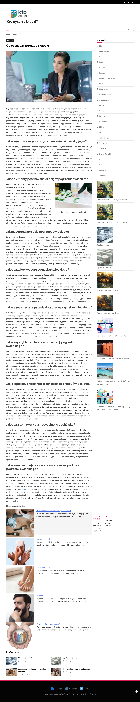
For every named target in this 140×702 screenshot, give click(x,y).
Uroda (101, 159)
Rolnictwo (103, 122)
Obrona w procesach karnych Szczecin (112, 199)
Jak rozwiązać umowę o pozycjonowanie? (113, 358)
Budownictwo (104, 51)
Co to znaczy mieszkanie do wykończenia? (53, 511)
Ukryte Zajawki (105, 154)
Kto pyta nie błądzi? (22, 21)
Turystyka (103, 149)
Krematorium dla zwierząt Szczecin (76, 669)
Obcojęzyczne (105, 100)
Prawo (101, 111)
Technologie (104, 138)
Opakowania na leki (26, 658)
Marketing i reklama (107, 78)
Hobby (102, 67)
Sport (101, 132)
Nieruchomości (105, 95)
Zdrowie (102, 176)
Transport (103, 143)
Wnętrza (102, 170)
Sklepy (102, 127)
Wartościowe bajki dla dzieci (108, 290)
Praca (101, 105)
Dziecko (102, 57)
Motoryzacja (104, 89)
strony (26, 489)
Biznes (101, 46)
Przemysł (102, 116)
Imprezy (102, 73)
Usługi (10, 40)
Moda (101, 84)
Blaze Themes (90, 694)
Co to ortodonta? (43, 539)
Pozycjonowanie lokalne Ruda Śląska (111, 336)
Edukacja (103, 62)
